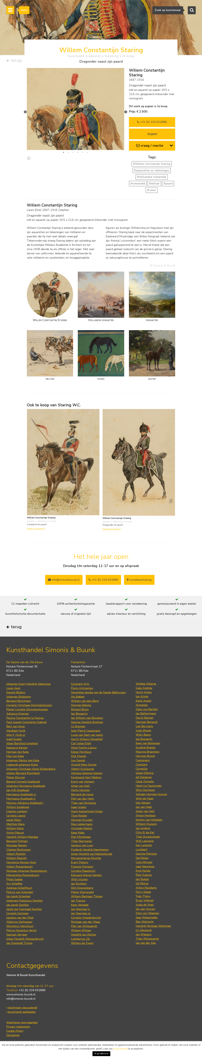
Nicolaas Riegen (16, 845)
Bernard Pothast (17, 841)
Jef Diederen (144, 777)
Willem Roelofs (16, 858)
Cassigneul (143, 760)
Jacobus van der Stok (19, 918)
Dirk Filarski (78, 756)
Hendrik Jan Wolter (83, 935)
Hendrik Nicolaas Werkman (153, 926)
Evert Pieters (79, 862)
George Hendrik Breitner (87, 722)
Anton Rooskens (146, 888)
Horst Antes (144, 692)
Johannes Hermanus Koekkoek (25, 786)
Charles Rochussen (18, 850)
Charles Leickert (16, 811)
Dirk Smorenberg (82, 888)
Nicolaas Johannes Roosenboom (26, 871)
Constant (141, 764)
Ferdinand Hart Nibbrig (86, 777)
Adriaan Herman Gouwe (151, 794)
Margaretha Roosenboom (22, 875)
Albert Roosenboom (19, 867)
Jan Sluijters (79, 884)
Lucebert (142, 849)
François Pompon (82, 867)
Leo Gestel (78, 760)
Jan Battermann (146, 713)
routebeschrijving (140, 580)
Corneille (141, 769)
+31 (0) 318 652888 (153, 122)
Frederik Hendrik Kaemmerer (90, 850)
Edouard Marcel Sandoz (86, 875)
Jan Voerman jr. (80, 909)
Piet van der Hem (82, 799)
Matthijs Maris (15, 824)
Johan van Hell (80, 786)
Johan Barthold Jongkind (22, 743)
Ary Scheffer (14, 884)
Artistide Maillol (81, 828)
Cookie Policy (14, 1031)
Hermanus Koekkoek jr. (21, 799)
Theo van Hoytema (83, 803)
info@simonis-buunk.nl (21, 999)
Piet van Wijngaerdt (84, 926)
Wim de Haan (145, 798)
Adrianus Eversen (17, 714)
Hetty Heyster (80, 790)
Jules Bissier (143, 730)
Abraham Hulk (15, 731)
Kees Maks (78, 833)
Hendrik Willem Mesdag (22, 837)
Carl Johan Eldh (81, 743)
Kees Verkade (80, 905)
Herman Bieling (81, 705)
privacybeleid (120, 1048)
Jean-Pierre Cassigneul (85, 731)
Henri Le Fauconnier (149, 786)
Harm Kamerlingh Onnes (87, 811)
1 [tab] (63, 152)
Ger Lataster (144, 845)
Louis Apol (13, 688)
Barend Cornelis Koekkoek (23, 782)
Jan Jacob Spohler (17, 905)
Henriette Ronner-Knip (21, 862)
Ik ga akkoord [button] (101, 1053)
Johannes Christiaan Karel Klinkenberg (30, 769)
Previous (25, 112)
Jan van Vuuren (145, 909)
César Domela (145, 781)
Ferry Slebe (143, 892)
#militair (154, 183)
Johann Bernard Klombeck (23, 773)
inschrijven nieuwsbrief (22, 1008)
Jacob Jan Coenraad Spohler (24, 909)
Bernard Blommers (18, 701)
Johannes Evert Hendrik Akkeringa (28, 684)
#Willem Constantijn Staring (151, 164)
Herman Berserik (146, 722)
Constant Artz (80, 684)
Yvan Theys (143, 896)
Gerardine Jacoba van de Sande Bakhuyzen (98, 692)
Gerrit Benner (145, 718)
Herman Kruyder (82, 820)
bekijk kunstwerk (36, 528)
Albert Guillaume (82, 769)
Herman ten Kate (17, 752)
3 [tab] (73, 152)
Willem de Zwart (82, 943)
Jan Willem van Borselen (87, 718)
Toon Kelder (79, 816)
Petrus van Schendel (19, 892)
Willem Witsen (81, 930)
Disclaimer (13, 1035)
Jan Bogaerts (79, 714)
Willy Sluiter (79, 879)
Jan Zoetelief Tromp (19, 943)
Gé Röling (142, 883)
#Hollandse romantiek (151, 177)
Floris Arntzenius (82, 688)
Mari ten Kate (15, 756)
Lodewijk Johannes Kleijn (22, 765)
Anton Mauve (15, 833)
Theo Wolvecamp (147, 939)
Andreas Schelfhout (19, 888)
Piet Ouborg (144, 875)
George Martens (146, 854)
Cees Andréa (144, 688)
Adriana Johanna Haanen (86, 773)
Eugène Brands (145, 747)
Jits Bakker (78, 697)
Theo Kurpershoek (148, 837)
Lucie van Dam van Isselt (87, 735)
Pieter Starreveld (82, 892)
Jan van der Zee (146, 943)
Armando (142, 705)
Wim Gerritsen (145, 790)
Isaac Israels (78, 807)
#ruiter (151, 190)
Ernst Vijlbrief (145, 900)
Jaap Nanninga (145, 866)
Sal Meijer (142, 858)
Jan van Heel (144, 807)
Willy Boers (143, 735)
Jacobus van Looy (82, 845)
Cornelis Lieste (15, 816)
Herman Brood (145, 756)
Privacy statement (18, 1027)
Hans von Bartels (147, 709)
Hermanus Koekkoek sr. (21, 794)
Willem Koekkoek (17, 807)
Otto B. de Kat (145, 832)
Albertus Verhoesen (19, 922)
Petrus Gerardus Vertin (21, 930)
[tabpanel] (75, 131)
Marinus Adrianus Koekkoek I (25, 803)
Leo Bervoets (144, 726)
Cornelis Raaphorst (83, 871)
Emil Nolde (143, 871)
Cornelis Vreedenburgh (86, 918)
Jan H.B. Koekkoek (17, 790)
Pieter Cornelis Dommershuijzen (27, 709)
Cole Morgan (144, 862)
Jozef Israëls (14, 739)
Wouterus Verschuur (19, 926)
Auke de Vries (145, 905)
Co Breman (78, 726)
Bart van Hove (15, 726)
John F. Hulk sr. (16, 735)
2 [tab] (68, 152)
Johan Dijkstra (144, 773)
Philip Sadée (14, 879)
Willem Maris (15, 828)
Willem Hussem (146, 824)
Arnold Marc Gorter (84, 765)
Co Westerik (144, 930)
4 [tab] (77, 152)
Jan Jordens (143, 828)
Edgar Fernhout (81, 752)
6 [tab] (87, 152)
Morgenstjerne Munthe (86, 858)
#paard (168, 183)
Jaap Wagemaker (147, 917)
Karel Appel (143, 701)
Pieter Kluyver (15, 777)
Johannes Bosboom (18, 697)
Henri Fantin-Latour (84, 748)
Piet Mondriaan (81, 837)
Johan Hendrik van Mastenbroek (91, 854)
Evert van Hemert (82, 782)
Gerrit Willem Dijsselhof (87, 739)
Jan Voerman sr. (81, 913)
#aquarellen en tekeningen (151, 170)
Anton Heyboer (146, 815)
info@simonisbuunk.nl (65, 580)
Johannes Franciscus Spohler (24, 901)
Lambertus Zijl (80, 939)
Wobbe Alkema (146, 684)
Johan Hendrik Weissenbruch (25, 939)
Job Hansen (143, 803)
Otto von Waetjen (147, 913)
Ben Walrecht (145, 922)
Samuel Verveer (16, 935)
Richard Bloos (80, 709)
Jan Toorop (78, 901)
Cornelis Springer (17, 913)
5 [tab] (82, 152)
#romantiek (137, 183)
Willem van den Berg (85, 701)
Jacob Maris (13, 820)
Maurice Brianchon (147, 752)
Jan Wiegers (144, 934)
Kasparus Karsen (16, 748)
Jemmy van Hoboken (149, 820)
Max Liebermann (81, 824)
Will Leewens (145, 841)
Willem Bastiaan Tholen (87, 896)
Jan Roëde (142, 879)
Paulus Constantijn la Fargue (25, 718)
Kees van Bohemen (148, 743)
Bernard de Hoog (82, 794)
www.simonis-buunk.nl (21, 994)
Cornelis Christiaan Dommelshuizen (29, 705)
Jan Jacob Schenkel (18, 896)
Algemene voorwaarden (22, 1022)
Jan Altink (142, 696)
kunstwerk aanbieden (21, 1012)
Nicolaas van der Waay (85, 922)
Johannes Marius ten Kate (22, 760)
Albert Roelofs (16, 854)
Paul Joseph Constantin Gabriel (26, 722)
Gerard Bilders (15, 692)
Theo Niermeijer (81, 841)
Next (126, 112)
